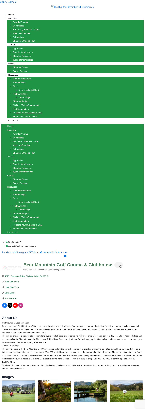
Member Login (19, 82)
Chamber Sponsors (22, 56)
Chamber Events (20, 67)
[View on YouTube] (15, 307)
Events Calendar (20, 71)
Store (15, 86)
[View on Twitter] (10, 307)
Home (11, 14)
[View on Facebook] (4, 307)
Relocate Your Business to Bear (27, 112)
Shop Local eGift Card (28, 90)
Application (18, 48)
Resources (13, 75)
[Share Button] (118, 265)
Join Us (11, 45)
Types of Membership (23, 60)
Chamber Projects (21, 101)
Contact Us (13, 120)
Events (11, 63)
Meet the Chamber (21, 33)
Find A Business (20, 94)
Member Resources (22, 78)
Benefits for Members (23, 52)
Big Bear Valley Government (26, 105)
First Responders (21, 109)
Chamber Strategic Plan (24, 41)
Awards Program (20, 22)
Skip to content (8, 1)
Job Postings (24, 97)
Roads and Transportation (25, 116)
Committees (18, 25)
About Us (12, 18)
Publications (18, 37)
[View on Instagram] (20, 307)
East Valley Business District (26, 29)
